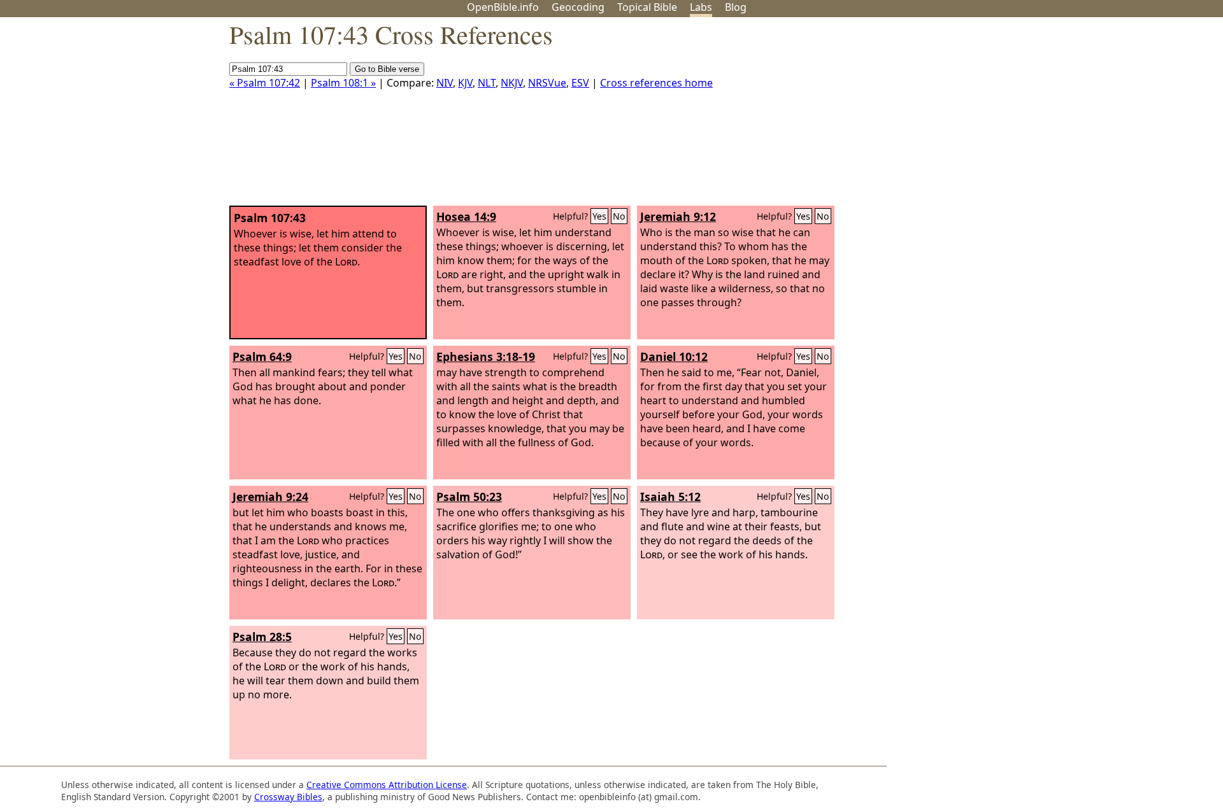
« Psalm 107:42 (264, 83)
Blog (736, 7)
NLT (487, 83)
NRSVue (547, 83)
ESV (580, 83)
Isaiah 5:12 (670, 496)
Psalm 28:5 (262, 636)
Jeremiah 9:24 (270, 496)
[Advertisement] (1094, 116)
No (619, 216)
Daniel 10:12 (674, 356)
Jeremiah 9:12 (678, 216)
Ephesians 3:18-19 (485, 356)
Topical (647, 7)
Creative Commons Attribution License (386, 785)
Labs (701, 7)
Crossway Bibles (288, 797)
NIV (444, 83)
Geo (578, 7)
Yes (599, 216)
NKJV (512, 83)
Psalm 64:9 (262, 356)
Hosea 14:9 (466, 216)
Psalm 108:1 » (343, 83)
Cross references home (656, 83)
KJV (465, 83)
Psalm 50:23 (469, 496)
